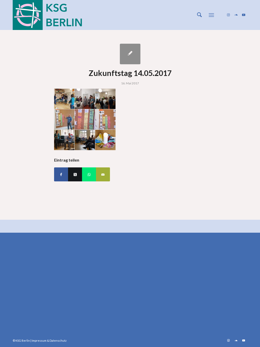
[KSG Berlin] (47, 15)
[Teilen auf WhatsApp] (89, 174)
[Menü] (211, 15)
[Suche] (199, 15)
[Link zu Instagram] (228, 15)
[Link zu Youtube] (243, 15)
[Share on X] (75, 174)
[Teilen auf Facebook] (61, 174)
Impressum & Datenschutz (49, 340)
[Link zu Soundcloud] (236, 15)
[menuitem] (199, 15)
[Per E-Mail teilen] (103, 174)
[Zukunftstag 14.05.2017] (130, 54)
